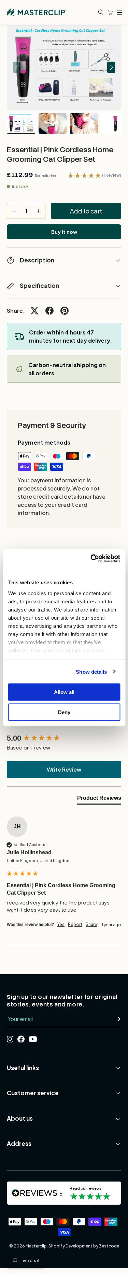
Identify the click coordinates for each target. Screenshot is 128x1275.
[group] (64, 738)
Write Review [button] (64, 769)
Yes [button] (61, 924)
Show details (91, 671)
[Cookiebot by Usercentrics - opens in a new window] (91, 558)
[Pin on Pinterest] (64, 310)
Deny (64, 712)
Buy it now (64, 232)
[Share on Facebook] (49, 310)
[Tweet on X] (34, 310)
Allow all (64, 692)
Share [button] (91, 924)
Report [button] (75, 924)
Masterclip (36, 1245)
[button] (111, 12)
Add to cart (86, 211)
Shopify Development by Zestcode (83, 1245)
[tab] (99, 799)
